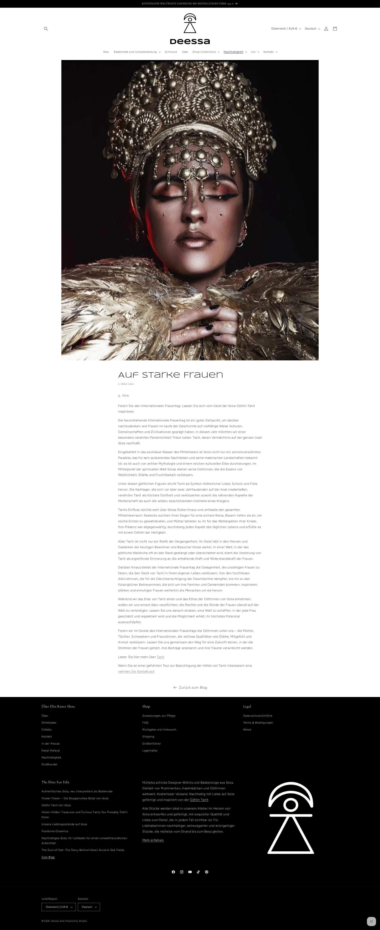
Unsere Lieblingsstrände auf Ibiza (64, 824)
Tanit (160, 657)
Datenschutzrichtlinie (258, 715)
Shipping (148, 736)
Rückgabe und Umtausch (159, 729)
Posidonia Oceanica (55, 831)
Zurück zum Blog (193, 687)
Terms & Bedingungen (258, 722)
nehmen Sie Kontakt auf (136, 671)
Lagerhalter (150, 750)
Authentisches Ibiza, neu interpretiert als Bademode (77, 791)
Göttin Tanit (199, 800)
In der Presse (51, 743)
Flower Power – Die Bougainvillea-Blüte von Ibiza (75, 798)
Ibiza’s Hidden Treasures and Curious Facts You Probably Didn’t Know (84, 815)
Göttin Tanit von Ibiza (56, 805)
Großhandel (49, 764)
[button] (46, 28)
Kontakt (47, 736)
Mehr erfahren (153, 840)
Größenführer (151, 743)
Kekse (247, 729)
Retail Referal (51, 750)
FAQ (145, 722)
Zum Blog (48, 857)
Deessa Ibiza (58, 921)
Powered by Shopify (76, 921)
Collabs (46, 729)
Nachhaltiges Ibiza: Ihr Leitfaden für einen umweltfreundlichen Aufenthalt (84, 840)
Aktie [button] (125, 395)
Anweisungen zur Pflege (158, 715)
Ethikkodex (49, 722)
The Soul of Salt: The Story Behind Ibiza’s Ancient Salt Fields (83, 850)
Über (45, 715)
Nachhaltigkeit (51, 757)
